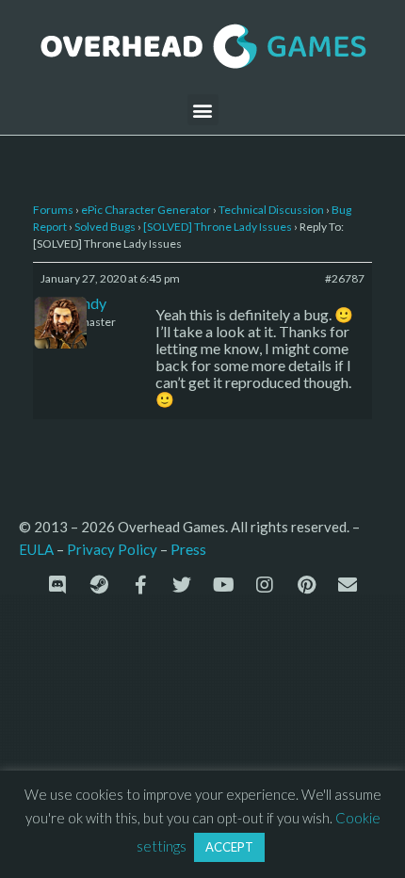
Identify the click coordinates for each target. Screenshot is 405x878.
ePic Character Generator (146, 210)
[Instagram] (264, 585)
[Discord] (57, 585)
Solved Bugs (105, 227)
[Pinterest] (306, 585)
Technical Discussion (271, 210)
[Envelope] (347, 585)
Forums (53, 210)
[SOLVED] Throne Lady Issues (217, 227)
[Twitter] (181, 585)
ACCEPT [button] (229, 846)
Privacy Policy (112, 549)
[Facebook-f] (140, 585)
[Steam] (98, 585)
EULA (36, 549)
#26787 (344, 278)
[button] (203, 109)
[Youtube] (223, 585)
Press (188, 549)
